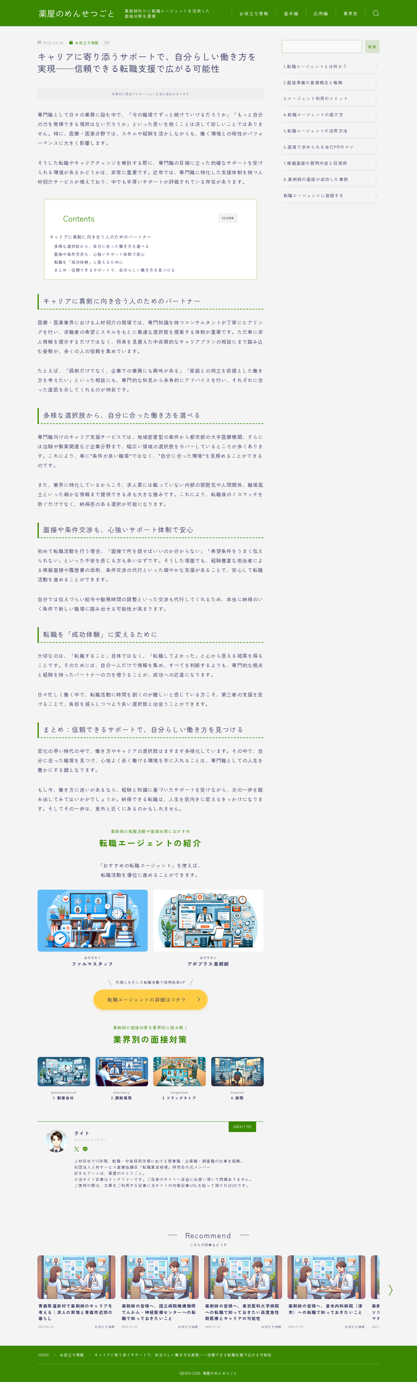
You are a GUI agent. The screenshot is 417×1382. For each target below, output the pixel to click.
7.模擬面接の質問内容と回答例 (315, 163)
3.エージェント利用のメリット (316, 98)
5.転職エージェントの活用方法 (316, 131)
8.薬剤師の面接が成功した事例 (316, 179)
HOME (43, 1354)
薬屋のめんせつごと (76, 13)
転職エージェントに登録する (314, 195)
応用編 (321, 13)
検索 (372, 46)
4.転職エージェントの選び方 (313, 114)
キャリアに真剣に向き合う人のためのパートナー (100, 236)
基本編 (291, 13)
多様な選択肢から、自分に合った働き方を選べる (101, 246)
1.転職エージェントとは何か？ (315, 66)
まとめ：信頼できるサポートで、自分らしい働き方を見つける (115, 270)
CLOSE (228, 218)
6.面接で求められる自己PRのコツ (319, 147)
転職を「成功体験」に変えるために (88, 262)
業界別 (350, 13)
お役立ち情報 (254, 13)
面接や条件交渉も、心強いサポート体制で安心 (99, 254)
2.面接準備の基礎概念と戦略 (313, 82)
